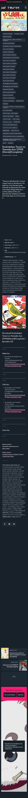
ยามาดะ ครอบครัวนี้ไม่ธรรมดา (10, 124)
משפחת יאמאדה (7, 119)
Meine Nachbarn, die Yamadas (11, 57)
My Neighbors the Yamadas (10, 83)
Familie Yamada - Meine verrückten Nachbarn (12, 40)
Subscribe (20, 695)
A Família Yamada (7, 33)
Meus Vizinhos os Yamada (9, 63)
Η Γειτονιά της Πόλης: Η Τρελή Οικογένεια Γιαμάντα (13, 107)
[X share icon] (4, 524)
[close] (26, 2)
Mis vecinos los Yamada (9, 77)
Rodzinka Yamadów (8, 95)
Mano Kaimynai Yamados (9, 54)
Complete (10, 143)
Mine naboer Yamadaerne (9, 72)
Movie (4, 143)
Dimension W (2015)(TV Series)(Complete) (10, 666)
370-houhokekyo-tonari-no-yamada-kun (13, 136)
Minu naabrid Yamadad (9, 75)
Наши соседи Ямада (8, 116)
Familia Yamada (7, 36)
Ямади (17, 116)
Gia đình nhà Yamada (8, 43)
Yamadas (5, 103)
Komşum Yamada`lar (8, 52)
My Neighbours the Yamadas (10, 86)
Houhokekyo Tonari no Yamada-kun (12, 46)
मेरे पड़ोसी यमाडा (17, 122)
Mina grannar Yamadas (9, 66)
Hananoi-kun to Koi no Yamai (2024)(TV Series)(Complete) (18, 655)
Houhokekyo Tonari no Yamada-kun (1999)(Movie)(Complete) (12, 140)
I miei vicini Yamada (8, 49)
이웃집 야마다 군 (15, 130)
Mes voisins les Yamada (9, 60)
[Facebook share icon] (9, 524)
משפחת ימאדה (16, 119)
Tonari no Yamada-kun (9, 98)
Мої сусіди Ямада (7, 110)
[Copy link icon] (14, 524)
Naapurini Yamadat (8, 89)
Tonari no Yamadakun (8, 100)
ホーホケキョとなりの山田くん (10, 127)
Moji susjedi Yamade (8, 80)
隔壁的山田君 (6, 130)
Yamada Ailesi (20, 100)
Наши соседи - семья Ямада (10, 113)
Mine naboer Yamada (8, 69)
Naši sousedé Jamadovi (9, 92)
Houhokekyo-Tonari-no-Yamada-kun (12, 133)
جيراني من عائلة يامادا (7, 122)
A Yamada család (18, 33)
